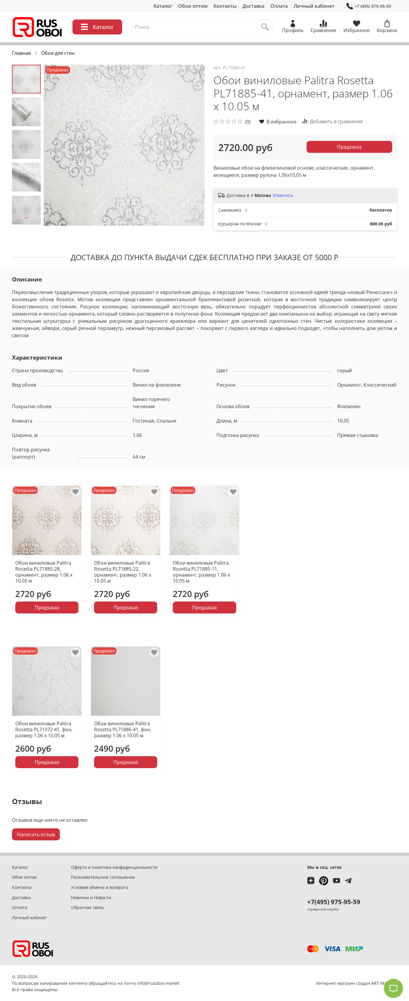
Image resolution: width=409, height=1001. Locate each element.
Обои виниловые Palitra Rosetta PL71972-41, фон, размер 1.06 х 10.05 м (43, 729)
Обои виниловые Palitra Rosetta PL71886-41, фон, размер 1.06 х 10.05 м (122, 729)
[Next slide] (26, 218)
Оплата (279, 6)
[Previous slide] (56, 145)
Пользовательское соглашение (103, 877)
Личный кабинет (314, 6)
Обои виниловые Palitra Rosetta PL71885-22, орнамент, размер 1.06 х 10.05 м (122, 572)
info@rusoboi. (151, 983)
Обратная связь (87, 907)
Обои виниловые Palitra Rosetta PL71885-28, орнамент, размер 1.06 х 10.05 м (43, 572)
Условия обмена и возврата (99, 887)
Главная (21, 53)
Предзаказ (349, 147)
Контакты (225, 6)
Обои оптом (192, 6)
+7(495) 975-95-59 (333, 902)
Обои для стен (58, 53)
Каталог (163, 6)
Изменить (283, 195)
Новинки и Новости (91, 897)
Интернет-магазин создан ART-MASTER (356, 983)
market (172, 983)
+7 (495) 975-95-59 (373, 6)
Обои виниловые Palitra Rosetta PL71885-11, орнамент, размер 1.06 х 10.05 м (201, 572)
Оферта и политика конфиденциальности (114, 867)
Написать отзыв (36, 834)
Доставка (253, 6)
